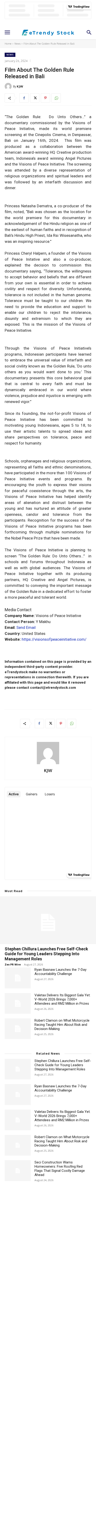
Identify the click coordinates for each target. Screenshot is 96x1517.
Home (8, 43)
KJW (20, 86)
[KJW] (9, 86)
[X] (34, 98)
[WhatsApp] (56, 98)
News (17, 43)
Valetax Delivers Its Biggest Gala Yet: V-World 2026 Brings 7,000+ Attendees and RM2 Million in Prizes (62, 999)
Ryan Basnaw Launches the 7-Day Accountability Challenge (60, 972)
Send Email (26, 627)
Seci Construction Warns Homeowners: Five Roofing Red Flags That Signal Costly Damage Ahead (59, 1168)
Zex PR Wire (13, 964)
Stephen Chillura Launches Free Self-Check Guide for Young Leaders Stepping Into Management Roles (46, 953)
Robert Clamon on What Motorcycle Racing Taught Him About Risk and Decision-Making (61, 1024)
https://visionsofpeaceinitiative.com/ (54, 639)
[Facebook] (24, 98)
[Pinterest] (45, 98)
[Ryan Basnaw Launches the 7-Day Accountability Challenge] (18, 978)
